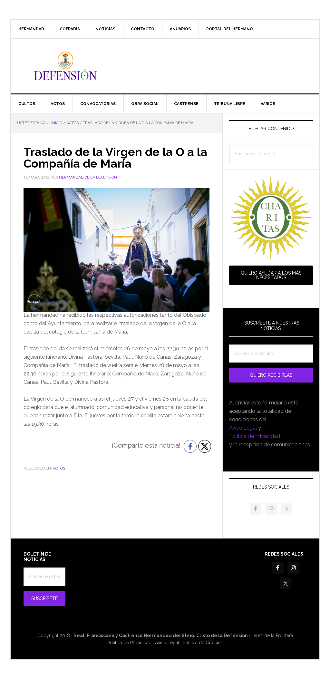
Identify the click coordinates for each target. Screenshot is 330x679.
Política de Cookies (203, 642)
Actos (59, 468)
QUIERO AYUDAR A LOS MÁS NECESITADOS (271, 275)
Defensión (165, 66)
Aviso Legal (243, 428)
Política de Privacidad (254, 436)
